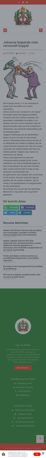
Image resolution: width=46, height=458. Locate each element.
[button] (43, 453)
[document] (23, 229)
